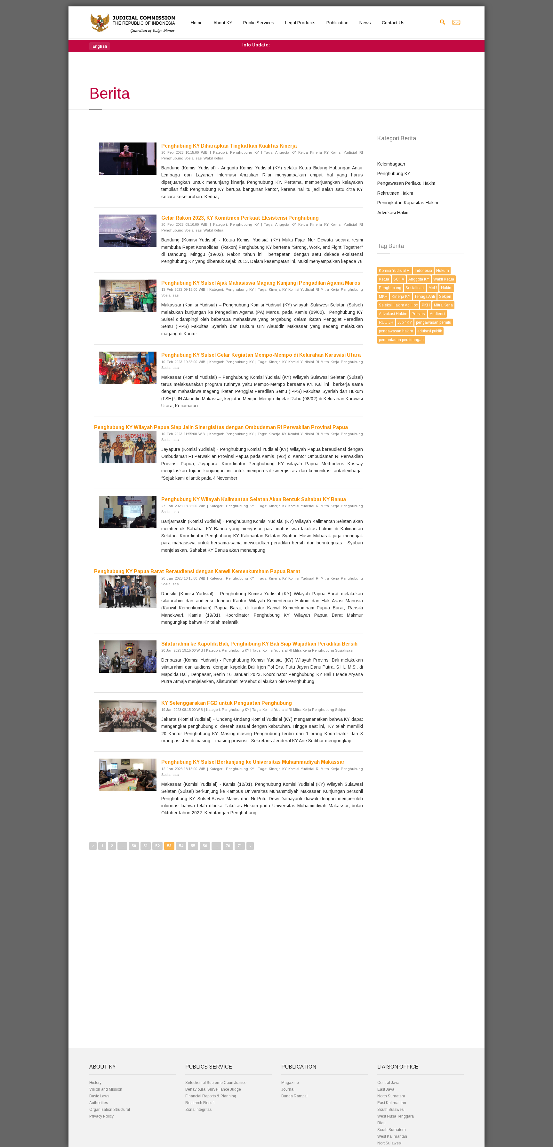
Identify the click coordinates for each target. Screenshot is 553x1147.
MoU (433, 288)
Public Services (258, 22)
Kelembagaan (391, 164)
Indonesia (423, 270)
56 (205, 846)
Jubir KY (404, 322)
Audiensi (437, 314)
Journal (287, 1089)
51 (145, 846)
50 (134, 846)
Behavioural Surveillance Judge (213, 1089)
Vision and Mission (105, 1089)
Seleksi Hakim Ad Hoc (398, 305)
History (95, 1082)
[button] (99, 46)
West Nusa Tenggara (395, 1116)
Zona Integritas (198, 1109)
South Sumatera (391, 1129)
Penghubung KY (393, 173)
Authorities (98, 1103)
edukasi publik (429, 331)
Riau (381, 1123)
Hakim (447, 288)
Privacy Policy (101, 1116)
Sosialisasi (414, 288)
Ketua (384, 279)
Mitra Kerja (443, 305)
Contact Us (393, 22)
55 (193, 846)
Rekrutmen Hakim (395, 193)
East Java (385, 1089)
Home (197, 22)
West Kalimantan (392, 1136)
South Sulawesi (391, 1109)
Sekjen (445, 296)
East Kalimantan (391, 1103)
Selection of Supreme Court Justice (215, 1082)
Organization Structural (109, 1109)
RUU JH (386, 322)
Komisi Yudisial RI (395, 270)
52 (157, 846)
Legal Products (300, 22)
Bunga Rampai (294, 1096)
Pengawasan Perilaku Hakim (406, 183)
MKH (383, 296)
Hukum (442, 270)
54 (181, 846)
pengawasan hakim (396, 331)
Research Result (199, 1103)
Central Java (388, 1082)
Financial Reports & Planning (210, 1096)
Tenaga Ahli (424, 296)
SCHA (398, 279)
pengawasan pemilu (433, 322)
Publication (337, 22)
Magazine (290, 1082)
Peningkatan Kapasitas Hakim (407, 202)
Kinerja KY (401, 296)
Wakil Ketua (443, 279)
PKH (426, 305)
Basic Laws (99, 1096)
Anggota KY (418, 279)
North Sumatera (391, 1096)
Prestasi (419, 314)
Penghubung (390, 288)
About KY (222, 22)
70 (228, 846)
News (365, 22)
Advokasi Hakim (393, 212)
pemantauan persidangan (401, 340)
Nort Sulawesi (389, 1143)
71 (239, 846)
